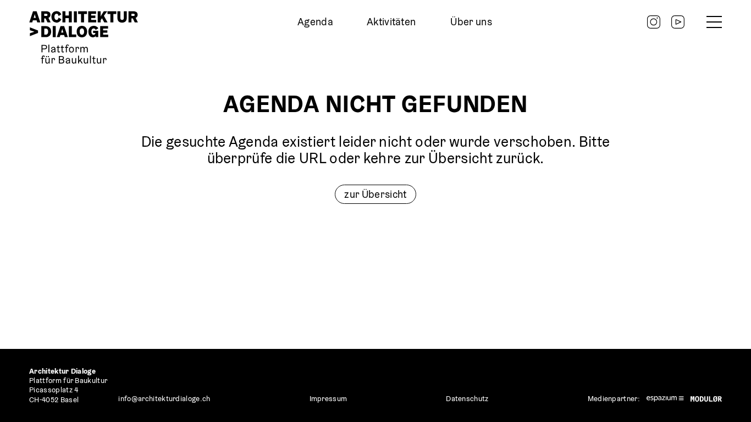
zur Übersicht (375, 194)
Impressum (328, 398)
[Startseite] (83, 37)
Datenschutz (467, 398)
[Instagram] (653, 22)
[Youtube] (677, 22)
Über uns (471, 21)
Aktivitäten (391, 21)
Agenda (315, 21)
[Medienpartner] (665, 398)
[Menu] (714, 22)
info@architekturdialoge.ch (164, 398)
